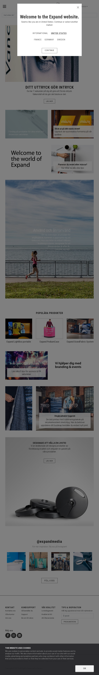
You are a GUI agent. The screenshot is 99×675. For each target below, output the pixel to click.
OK (84, 668)
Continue (49, 50)
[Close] (78, 7)
